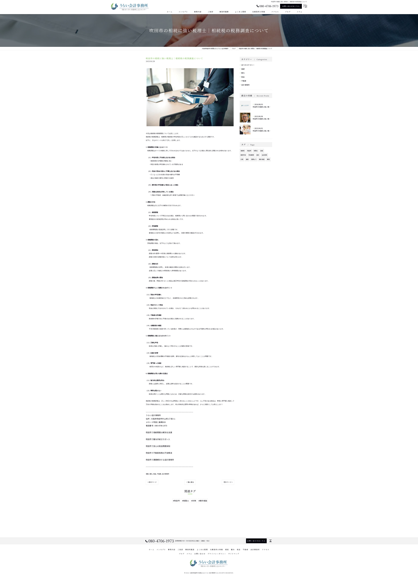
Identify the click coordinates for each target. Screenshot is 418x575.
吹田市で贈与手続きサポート (158, 439)
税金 (154, 474)
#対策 (193, 500)
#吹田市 (176, 500)
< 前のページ (152, 482)
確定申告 (243, 155)
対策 (242, 159)
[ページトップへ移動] (270, 541)
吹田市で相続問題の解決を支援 (159, 432)
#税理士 (185, 500)
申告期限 (251, 155)
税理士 (256, 151)
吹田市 (249, 151)
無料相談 (261, 159)
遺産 (261, 151)
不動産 (159, 474)
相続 (147, 474)
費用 (268, 159)
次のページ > (228, 482)
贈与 (151, 474)
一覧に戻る (190, 482)
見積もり (253, 159)
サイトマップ (233, 553)
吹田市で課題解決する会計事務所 (160, 459)
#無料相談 (203, 500)
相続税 (243, 151)
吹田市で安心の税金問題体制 (158, 446)
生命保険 (264, 155)
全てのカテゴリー (248, 65)
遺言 (257, 155)
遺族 (247, 159)
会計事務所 (165, 474)
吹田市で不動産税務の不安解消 (159, 452)
